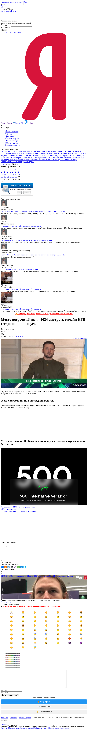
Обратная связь (13, 728)
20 (10, 177)
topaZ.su (4, 724)
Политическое (53, 728)
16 (19, 174)
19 (8, 177)
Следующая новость (28, 511)
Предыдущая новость (11, 511)
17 (2, 177)
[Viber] (15, 567)
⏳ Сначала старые (44, 712)
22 (16, 177)
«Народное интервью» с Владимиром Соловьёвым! (21, 226)
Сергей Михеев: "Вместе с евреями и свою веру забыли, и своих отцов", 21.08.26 (33, 211)
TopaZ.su (4, 718)
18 (5, 177)
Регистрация (6, 11)
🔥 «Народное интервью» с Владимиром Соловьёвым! (44, 313)
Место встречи (18, 336)
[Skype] (24, 567)
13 (10, 174)
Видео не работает (10, 509)
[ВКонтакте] (2, 567)
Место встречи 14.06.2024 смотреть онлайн (18, 507)
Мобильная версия (40, 728)
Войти (13, 11)
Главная (4, 728)
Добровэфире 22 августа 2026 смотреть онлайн (19, 269)
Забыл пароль (16, 32)
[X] (12, 567)
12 (8, 174)
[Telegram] (8, 567)
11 (5, 174)
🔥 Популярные (44, 702)
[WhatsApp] (18, 567)
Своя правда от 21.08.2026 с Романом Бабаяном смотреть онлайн (26, 240)
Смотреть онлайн (80, 338)
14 (13, 174)
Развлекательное (26, 728)
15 (16, 174)
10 (2, 174)
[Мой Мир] (21, 567)
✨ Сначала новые (44, 707)
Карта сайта (64, 728)
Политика (13, 718)
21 (13, 177)
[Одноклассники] (5, 567)
